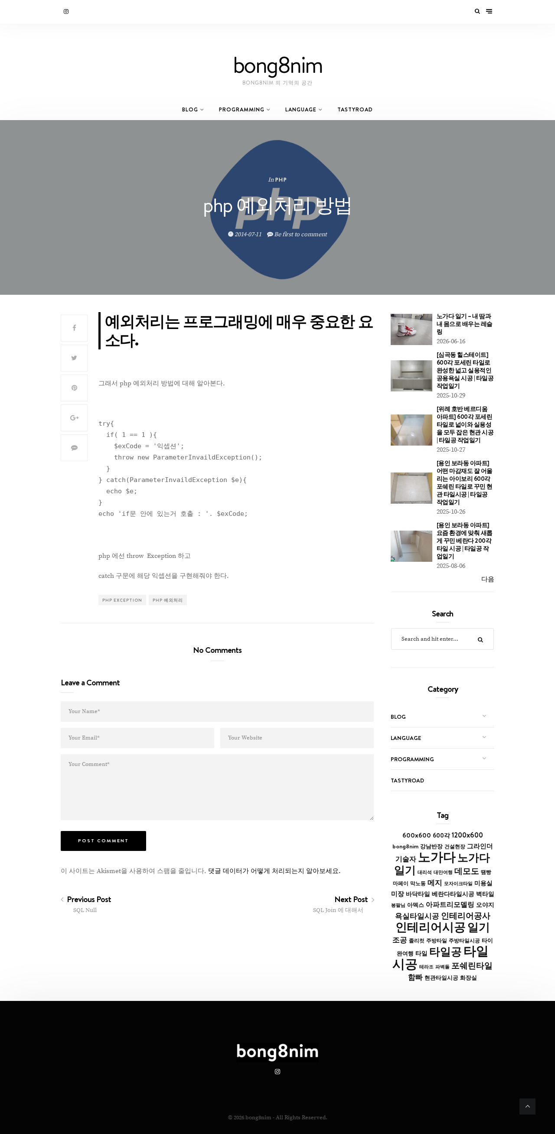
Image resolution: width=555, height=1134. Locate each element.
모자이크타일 (458, 883)
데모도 (466, 871)
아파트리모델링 (450, 904)
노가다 (437, 857)
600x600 (416, 835)
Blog (190, 109)
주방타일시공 (464, 940)
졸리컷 (416, 940)
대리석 (425, 872)
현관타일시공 (441, 977)
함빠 (415, 977)
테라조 (426, 967)
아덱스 (415, 905)
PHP (281, 179)
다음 (487, 579)
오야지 (485, 905)
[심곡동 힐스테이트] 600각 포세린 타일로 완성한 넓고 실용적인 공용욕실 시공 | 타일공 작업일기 (465, 370)
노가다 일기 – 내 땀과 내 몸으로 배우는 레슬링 (465, 324)
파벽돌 (442, 966)
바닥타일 (418, 894)
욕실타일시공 (417, 916)
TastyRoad (355, 109)
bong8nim (405, 846)
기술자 (405, 859)
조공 (399, 940)
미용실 (483, 883)
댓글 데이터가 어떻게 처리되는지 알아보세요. (274, 871)
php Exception (122, 600)
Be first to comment (300, 234)
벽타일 (485, 894)
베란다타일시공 (453, 894)
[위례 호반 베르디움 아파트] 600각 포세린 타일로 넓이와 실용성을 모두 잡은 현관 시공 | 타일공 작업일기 (465, 424)
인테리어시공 (430, 927)
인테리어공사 (465, 915)
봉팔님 (398, 905)
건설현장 (454, 846)
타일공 (445, 951)
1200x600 (467, 835)
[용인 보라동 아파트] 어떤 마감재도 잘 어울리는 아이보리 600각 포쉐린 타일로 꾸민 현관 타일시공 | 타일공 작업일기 (465, 482)
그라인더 (480, 845)
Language (301, 109)
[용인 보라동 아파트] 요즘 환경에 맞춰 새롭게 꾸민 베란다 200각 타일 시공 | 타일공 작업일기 (465, 540)
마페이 (400, 883)
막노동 (418, 883)
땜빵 (486, 872)
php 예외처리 (168, 600)
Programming (241, 109)
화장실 (468, 977)
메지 (435, 882)
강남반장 (431, 846)
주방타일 (436, 940)
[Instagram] (67, 11)
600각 (441, 835)
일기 (478, 927)
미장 (397, 893)
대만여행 (443, 872)
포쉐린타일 (472, 965)
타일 (421, 953)
